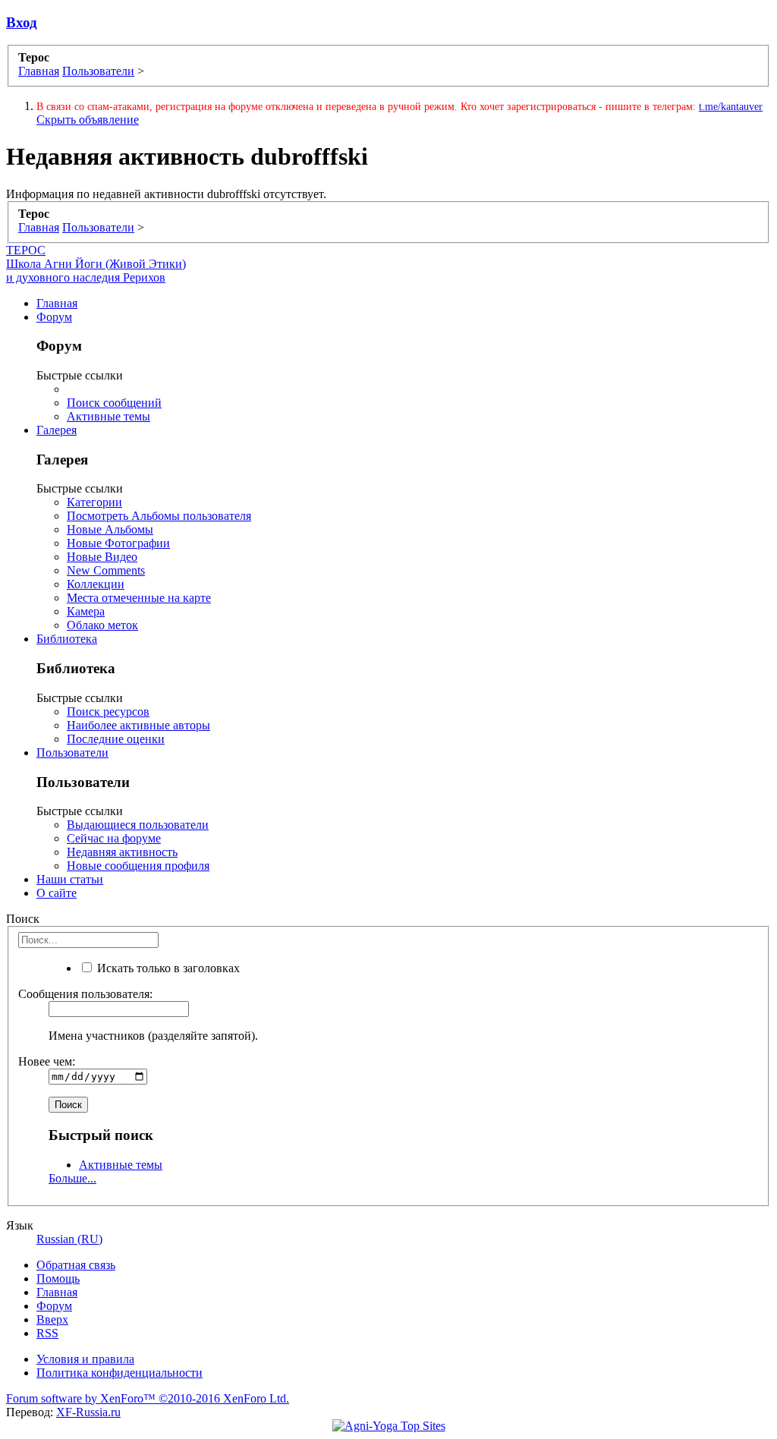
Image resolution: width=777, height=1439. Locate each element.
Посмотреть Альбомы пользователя (159, 515)
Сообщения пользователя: (85, 993)
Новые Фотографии (118, 543)
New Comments (106, 570)
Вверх (52, 1319)
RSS (47, 1333)
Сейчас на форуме (114, 838)
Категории (94, 502)
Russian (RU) (69, 1239)
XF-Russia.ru (88, 1412)
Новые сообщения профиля (138, 865)
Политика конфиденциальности (119, 1372)
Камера (86, 611)
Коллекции (95, 584)
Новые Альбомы (110, 529)
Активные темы (108, 416)
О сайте (56, 892)
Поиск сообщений (114, 402)
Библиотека (66, 638)
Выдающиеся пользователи (138, 824)
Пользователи (72, 752)
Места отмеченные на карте (139, 597)
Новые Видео (102, 556)
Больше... (72, 1178)
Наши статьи (69, 879)
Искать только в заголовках (167, 968)
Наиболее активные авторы (138, 725)
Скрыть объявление (87, 119)
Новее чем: (46, 1061)
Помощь (58, 1278)
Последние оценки (116, 738)
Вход (21, 22)
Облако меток (102, 625)
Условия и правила (85, 1358)
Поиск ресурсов (108, 711)
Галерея (56, 430)
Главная (56, 303)
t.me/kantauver (731, 106)
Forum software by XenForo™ (147, 1398)
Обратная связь (75, 1264)
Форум (54, 316)
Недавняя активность (122, 851)
